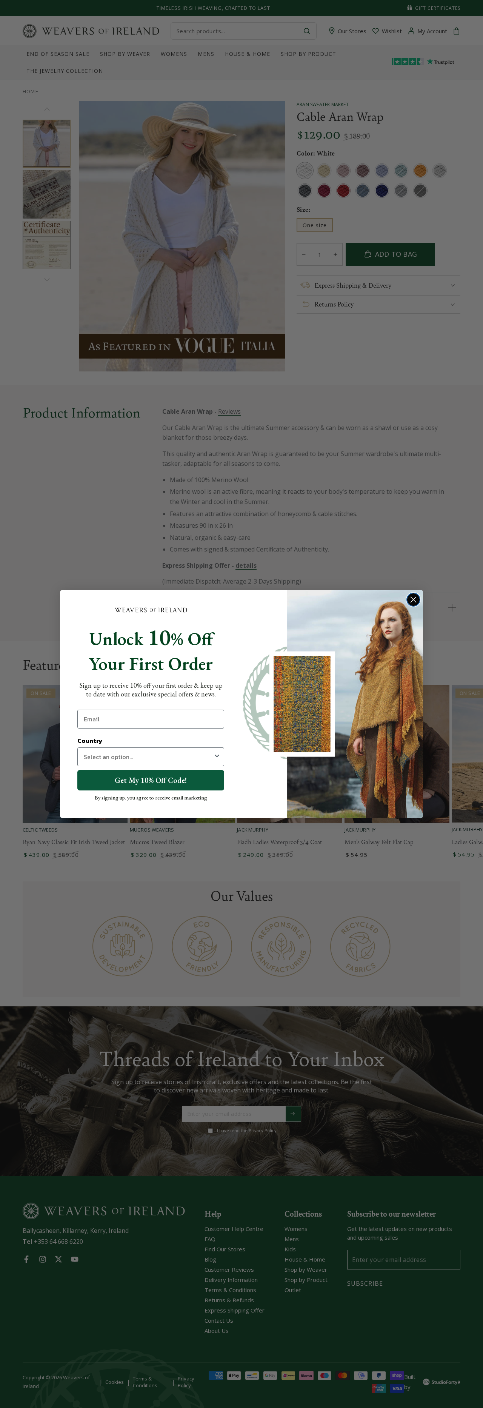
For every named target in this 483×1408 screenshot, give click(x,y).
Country (89, 740)
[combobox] (148, 757)
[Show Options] (217, 757)
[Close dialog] (413, 599)
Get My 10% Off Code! (151, 780)
